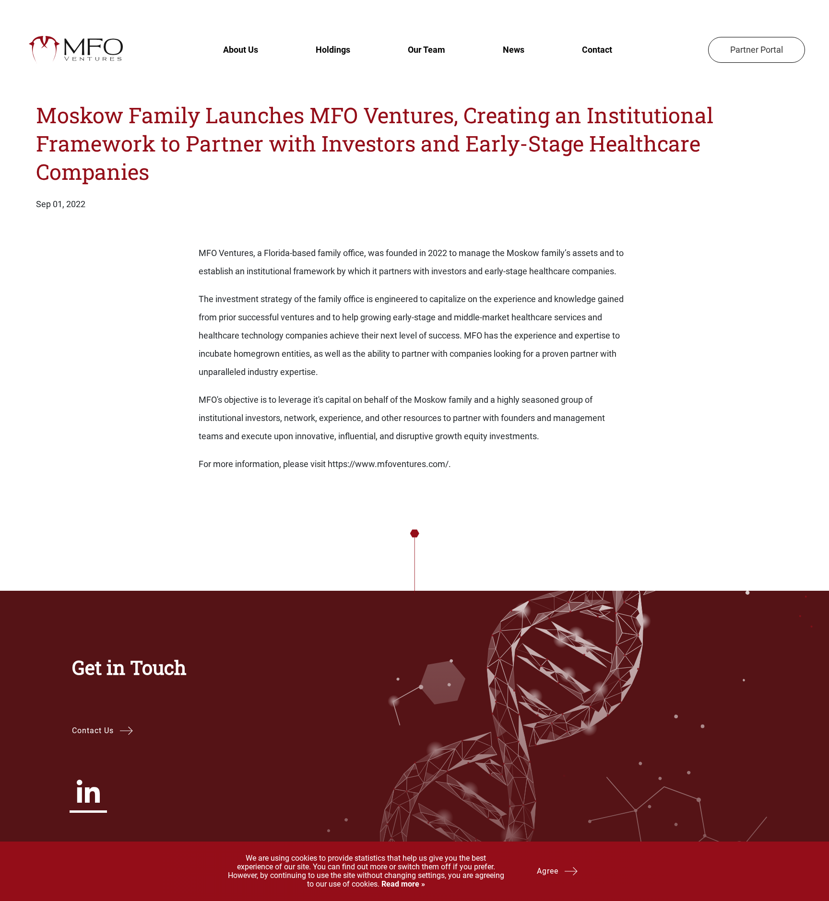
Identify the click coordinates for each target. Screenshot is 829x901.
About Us (240, 50)
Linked (88, 791)
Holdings (333, 50)
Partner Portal (756, 50)
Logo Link (75, 49)
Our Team (426, 50)
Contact (597, 50)
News (513, 50)
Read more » (402, 884)
